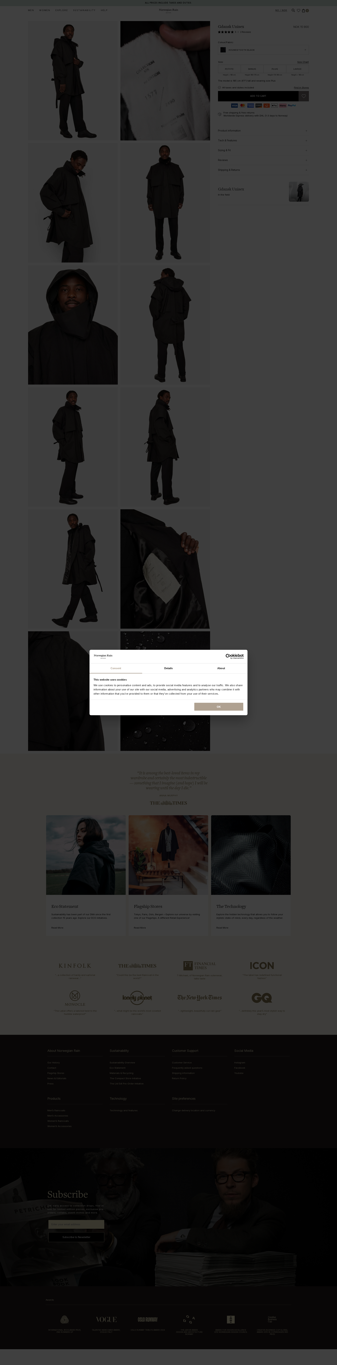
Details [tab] (168, 668)
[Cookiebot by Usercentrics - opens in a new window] (228, 656)
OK (219, 706)
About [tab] (221, 668)
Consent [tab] (116, 668)
